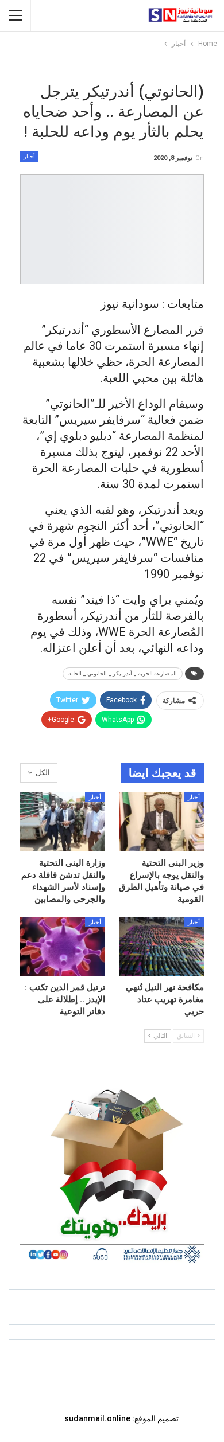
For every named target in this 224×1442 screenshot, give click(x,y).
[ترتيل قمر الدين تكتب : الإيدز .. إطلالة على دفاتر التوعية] (62, 946)
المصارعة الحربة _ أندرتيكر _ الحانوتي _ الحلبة (122, 673)
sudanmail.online (97, 1418)
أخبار (29, 156)
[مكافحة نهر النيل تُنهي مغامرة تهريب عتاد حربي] (161, 946)
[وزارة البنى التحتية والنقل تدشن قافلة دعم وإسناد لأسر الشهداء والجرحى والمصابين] (62, 821)
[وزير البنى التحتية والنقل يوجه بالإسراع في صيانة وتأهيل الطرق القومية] (161, 821)
